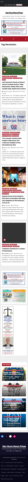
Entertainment (6, 76)
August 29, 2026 (9, 376)
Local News (3, 472)
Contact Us (21, 465)
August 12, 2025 (7, 91)
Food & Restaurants (21, 469)
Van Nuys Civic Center (18, 475)
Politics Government (17, 78)
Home (2, 462)
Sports (7, 475)
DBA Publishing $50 (5, 469)
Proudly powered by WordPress (9, 457)
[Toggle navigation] (26, 39)
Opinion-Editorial (10, 472)
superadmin (15, 205)
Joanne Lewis (18, 253)
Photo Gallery (18, 472)
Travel (4, 79)
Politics (23, 472)
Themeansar (14, 459)
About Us (3, 465)
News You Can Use (15, 134)
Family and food (13, 76)
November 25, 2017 (8, 253)
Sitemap (2, 475)
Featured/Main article (7, 78)
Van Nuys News (5, 193)
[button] (13, 39)
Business (16, 465)
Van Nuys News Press (14, 13)
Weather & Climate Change (7, 478)
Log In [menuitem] (2, 1)
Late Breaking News (6, 134)
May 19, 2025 (6, 205)
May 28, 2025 (6, 147)
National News (17, 385)
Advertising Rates (9, 465)
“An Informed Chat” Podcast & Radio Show (14, 462)
